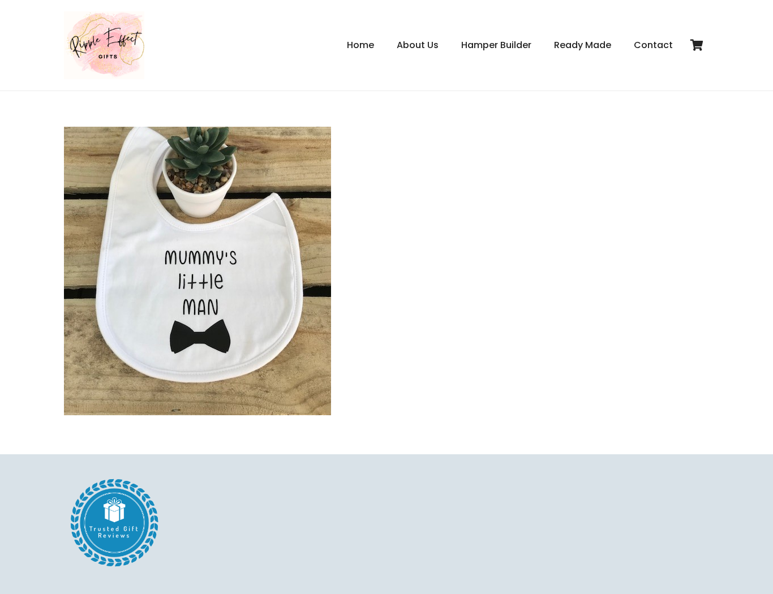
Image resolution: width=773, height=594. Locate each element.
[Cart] (696, 45)
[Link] (104, 45)
